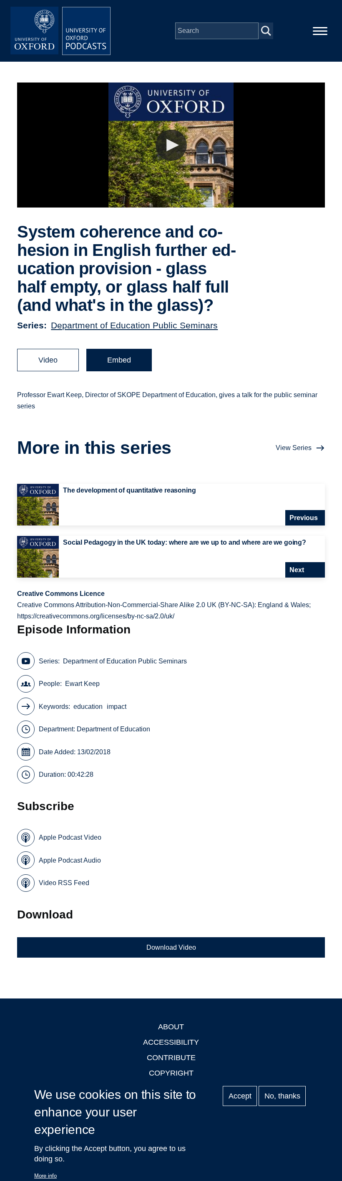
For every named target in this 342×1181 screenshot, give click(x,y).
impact (116, 706)
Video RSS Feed (64, 882)
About (171, 1027)
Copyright (171, 1073)
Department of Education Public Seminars (134, 325)
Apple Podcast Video (70, 837)
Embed (119, 360)
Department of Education (113, 729)
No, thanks (282, 1096)
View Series (294, 447)
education (88, 706)
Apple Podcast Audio (70, 860)
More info (45, 1176)
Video (48, 360)
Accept (240, 1096)
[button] (171, 145)
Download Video (171, 947)
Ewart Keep (82, 683)
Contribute (171, 1057)
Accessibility (171, 1042)
